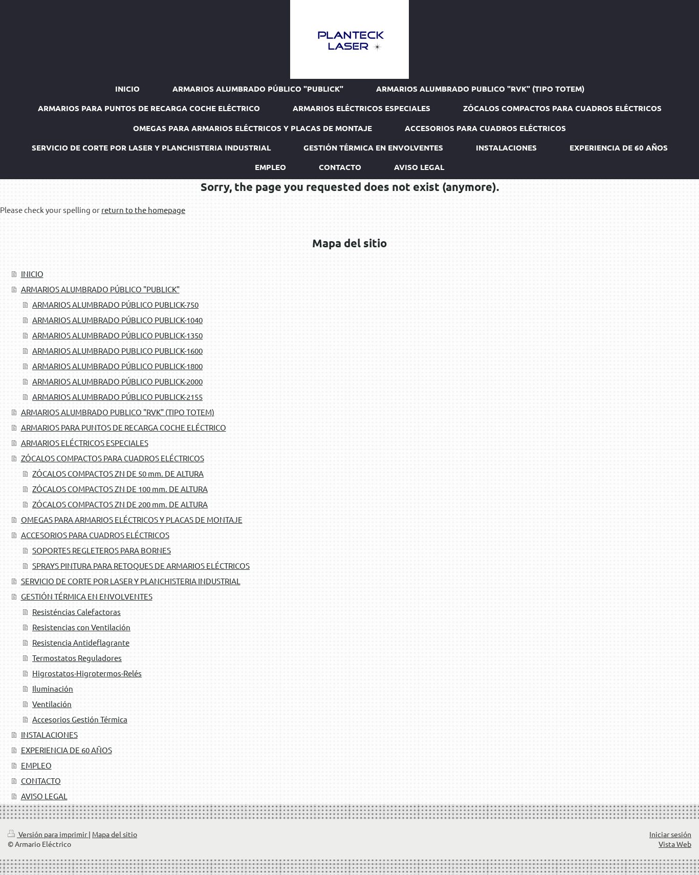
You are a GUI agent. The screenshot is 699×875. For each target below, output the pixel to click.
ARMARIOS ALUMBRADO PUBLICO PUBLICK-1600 (117, 350)
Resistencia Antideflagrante (80, 642)
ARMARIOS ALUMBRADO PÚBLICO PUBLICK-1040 (117, 320)
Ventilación (52, 704)
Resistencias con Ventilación (81, 627)
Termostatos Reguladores (77, 658)
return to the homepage (143, 210)
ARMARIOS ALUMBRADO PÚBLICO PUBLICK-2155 (117, 396)
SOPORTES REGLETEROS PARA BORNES (101, 550)
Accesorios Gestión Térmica (79, 719)
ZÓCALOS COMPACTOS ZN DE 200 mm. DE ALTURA (120, 504)
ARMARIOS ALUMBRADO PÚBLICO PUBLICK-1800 (117, 366)
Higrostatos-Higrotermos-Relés (87, 673)
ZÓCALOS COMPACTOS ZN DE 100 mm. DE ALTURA (120, 489)
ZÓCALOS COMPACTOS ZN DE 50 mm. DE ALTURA (118, 473)
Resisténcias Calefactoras (76, 611)
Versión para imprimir (53, 834)
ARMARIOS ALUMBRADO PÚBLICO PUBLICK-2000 (117, 381)
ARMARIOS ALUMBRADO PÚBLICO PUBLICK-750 (115, 304)
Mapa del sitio (114, 834)
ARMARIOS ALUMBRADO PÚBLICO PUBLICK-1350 (117, 335)
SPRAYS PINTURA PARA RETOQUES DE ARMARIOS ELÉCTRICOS (141, 565)
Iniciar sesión (670, 834)
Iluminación (52, 688)
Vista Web (675, 843)
